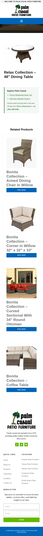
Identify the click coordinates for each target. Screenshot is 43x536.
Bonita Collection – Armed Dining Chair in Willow (19, 178)
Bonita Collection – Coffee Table (17, 380)
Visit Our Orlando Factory (20, 99)
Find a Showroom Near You (21, 95)
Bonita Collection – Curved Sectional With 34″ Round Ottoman (19, 313)
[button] (21, 21)
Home (5, 460)
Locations (7, 478)
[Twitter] (21, 444)
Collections (7, 474)
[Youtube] (26, 444)
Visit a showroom (23, 106)
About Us (6, 465)
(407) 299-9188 (13, 109)
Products (6, 469)
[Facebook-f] (17, 444)
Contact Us (7, 483)
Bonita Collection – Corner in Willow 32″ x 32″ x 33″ (21, 243)
